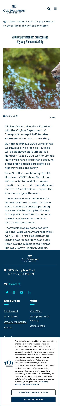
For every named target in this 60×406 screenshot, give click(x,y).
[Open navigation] (55, 9)
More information (31, 384)
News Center (17, 21)
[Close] (57, 341)
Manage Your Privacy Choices (33, 392)
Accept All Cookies (33, 399)
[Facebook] (7, 292)
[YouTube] (21, 292)
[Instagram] (14, 292)
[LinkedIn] (29, 292)
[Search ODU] (48, 9)
